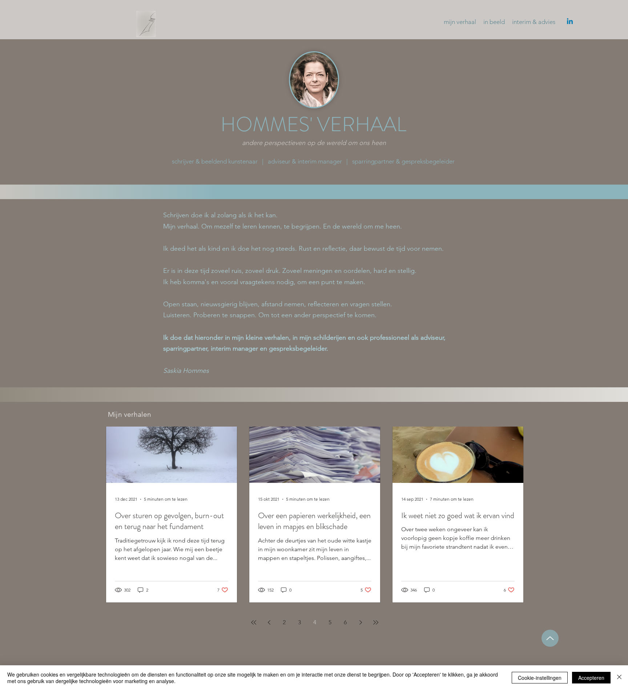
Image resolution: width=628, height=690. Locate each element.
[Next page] (360, 622)
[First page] (253, 622)
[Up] (550, 638)
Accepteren (591, 677)
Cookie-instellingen (539, 677)
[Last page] (375, 622)
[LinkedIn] (569, 21)
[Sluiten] (619, 677)
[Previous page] (268, 622)
